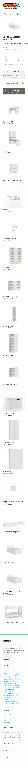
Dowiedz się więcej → (8, 657)
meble (8, 715)
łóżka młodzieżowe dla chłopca (11, 674)
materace (6, 720)
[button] (23, 20)
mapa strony (7, 722)
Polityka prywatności (7, 759)
